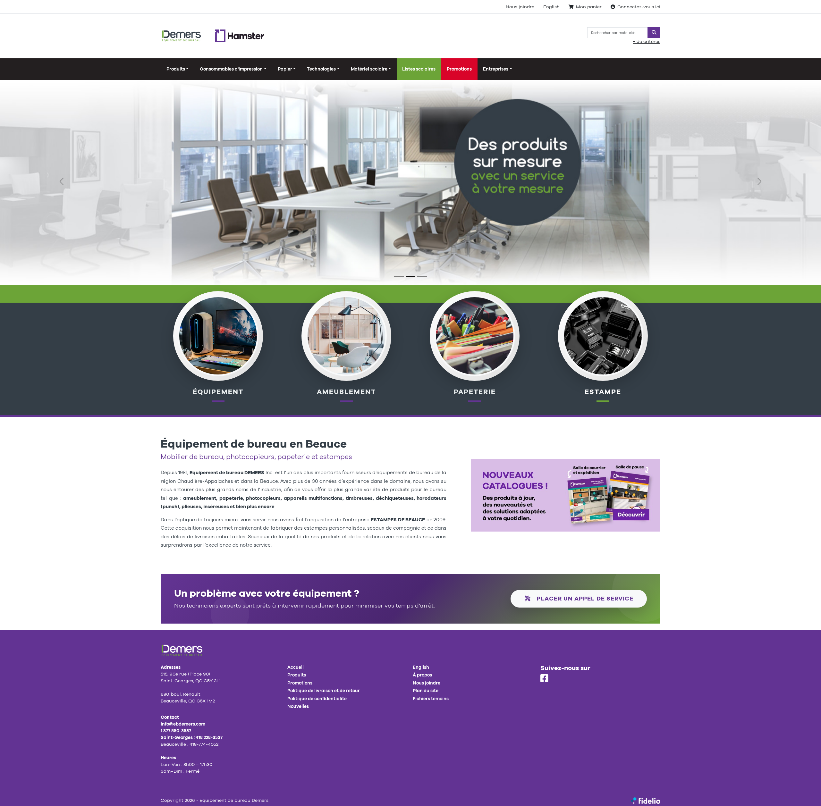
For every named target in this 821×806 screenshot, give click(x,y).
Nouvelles (298, 706)
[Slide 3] (422, 277)
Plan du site (425, 690)
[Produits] (474, 335)
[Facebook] (544, 679)
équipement (218, 392)
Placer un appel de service (584, 598)
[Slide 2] (410, 277)
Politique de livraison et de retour (323, 690)
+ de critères (646, 41)
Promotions (459, 68)
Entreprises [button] (495, 68)
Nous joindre (520, 6)
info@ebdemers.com (183, 723)
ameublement (346, 392)
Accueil (295, 667)
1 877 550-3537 (176, 730)
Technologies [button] (321, 68)
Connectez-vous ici (638, 6)
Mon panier (589, 6)
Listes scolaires (419, 68)
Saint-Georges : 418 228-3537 (192, 737)
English (551, 6)
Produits (296, 674)
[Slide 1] (399, 277)
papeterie (475, 392)
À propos (422, 674)
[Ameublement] (346, 335)
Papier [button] (285, 68)
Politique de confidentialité (317, 698)
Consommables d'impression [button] (231, 68)
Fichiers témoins (431, 698)
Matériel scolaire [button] (369, 68)
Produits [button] (175, 68)
